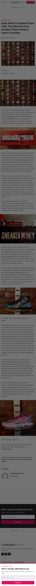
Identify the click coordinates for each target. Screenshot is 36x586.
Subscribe (18, 582)
